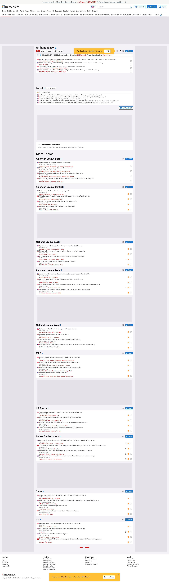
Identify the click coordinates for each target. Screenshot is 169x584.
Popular (49, 51)
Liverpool (56, 443)
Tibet (40, 581)
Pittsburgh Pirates (44, 166)
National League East (56, 14)
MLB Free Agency (125, 14)
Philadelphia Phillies (44, 71)
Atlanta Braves (43, 254)
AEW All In (42, 504)
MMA (52, 509)
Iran (38, 11)
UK (17, 11)
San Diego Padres (44, 337)
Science (94, 11)
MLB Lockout (59, 61)
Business (58, 11)
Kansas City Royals (44, 194)
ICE (51, 342)
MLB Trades (115, 14)
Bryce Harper (54, 71)
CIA (46, 542)
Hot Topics (11, 11)
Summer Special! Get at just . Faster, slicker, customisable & (83, 2)
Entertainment (80, 11)
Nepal (44, 581)
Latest (43, 51)
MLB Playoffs (137, 14)
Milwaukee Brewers (54, 264)
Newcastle (42, 454)
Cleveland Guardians (51, 293)
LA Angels (42, 293)
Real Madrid (51, 449)
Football (66, 11)
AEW (47, 504)
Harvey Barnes (60, 454)
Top (38, 51)
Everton (50, 459)
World (22, 11)
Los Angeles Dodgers (48, 61)
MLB (13, 14)
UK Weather (42, 526)
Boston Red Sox (63, 68)
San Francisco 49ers (50, 415)
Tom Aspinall (42, 509)
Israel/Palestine (54, 537)
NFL (58, 415)
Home (4, 11)
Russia (50, 542)
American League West (71, 14)
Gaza (27, 11)
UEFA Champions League (46, 443)
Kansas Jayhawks (65, 171)
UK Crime (41, 532)
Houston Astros (43, 277)
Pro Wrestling (53, 504)
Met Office (50, 526)
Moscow (41, 542)
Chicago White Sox (44, 199)
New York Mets (55, 199)
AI (53, 11)
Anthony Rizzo (6, 14)
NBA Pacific (54, 431)
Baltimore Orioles (55, 181)
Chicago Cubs (54, 68)
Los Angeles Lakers (44, 431)
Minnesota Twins (44, 210)
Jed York (41, 415)
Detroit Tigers (43, 204)
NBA (60, 431)
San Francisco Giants (55, 176)
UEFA (61, 443)
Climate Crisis (46, 11)
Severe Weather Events (53, 581)
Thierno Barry (43, 459)
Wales (55, 526)
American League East (24, 14)
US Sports (45, 64)
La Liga (58, 449)
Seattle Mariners (55, 249)
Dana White (42, 514)
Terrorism (46, 537)
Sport (72, 11)
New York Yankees (44, 68)
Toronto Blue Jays (56, 194)
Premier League (50, 454)
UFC (48, 509)
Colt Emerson (43, 287)
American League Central (40, 14)
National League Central (102, 14)
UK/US (41, 537)
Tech (88, 11)
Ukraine (32, 11)
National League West (86, 14)
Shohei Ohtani (146, 14)
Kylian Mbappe (43, 449)
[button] (58, 51)
